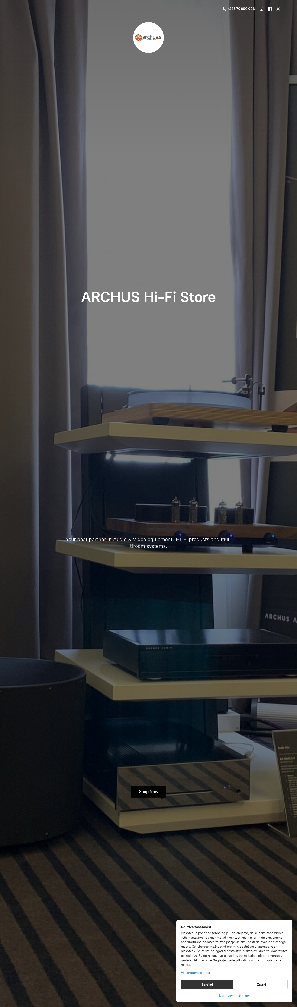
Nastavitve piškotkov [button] (234, 996)
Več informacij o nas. (196, 973)
